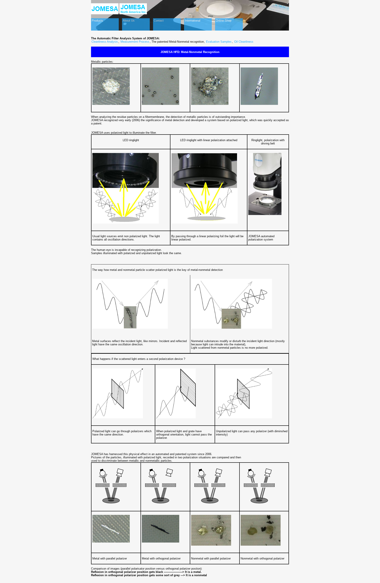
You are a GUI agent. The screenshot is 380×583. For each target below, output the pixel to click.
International (192, 20)
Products (97, 20)
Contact (159, 20)
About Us (129, 20)
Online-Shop (223, 20)
